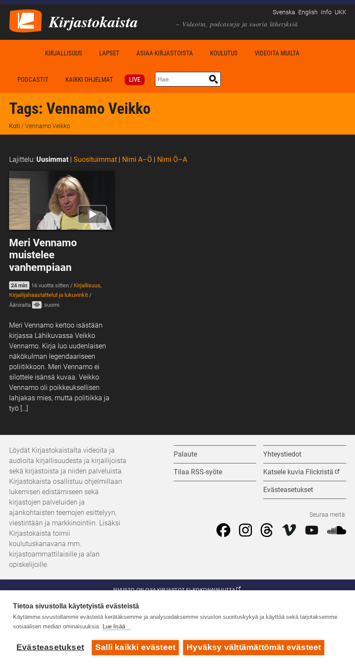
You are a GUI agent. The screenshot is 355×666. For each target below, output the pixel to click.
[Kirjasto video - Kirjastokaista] (25, 20)
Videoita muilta (277, 53)
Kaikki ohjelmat (89, 80)
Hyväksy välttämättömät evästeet (254, 647)
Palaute (185, 454)
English (308, 12)
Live (134, 80)
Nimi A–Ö (137, 159)
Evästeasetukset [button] (288, 490)
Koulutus (224, 53)
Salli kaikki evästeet (135, 647)
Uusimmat (52, 159)
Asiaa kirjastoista (164, 53)
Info (326, 12)
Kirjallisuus (63, 53)
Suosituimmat (95, 159)
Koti (23, 53)
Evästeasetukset (50, 647)
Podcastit (32, 80)
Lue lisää (114, 626)
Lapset (109, 53)
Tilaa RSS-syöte (198, 472)
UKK (340, 12)
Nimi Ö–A (172, 159)
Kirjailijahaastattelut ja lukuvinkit (48, 295)
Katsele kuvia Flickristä (298, 472)
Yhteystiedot (282, 454)
